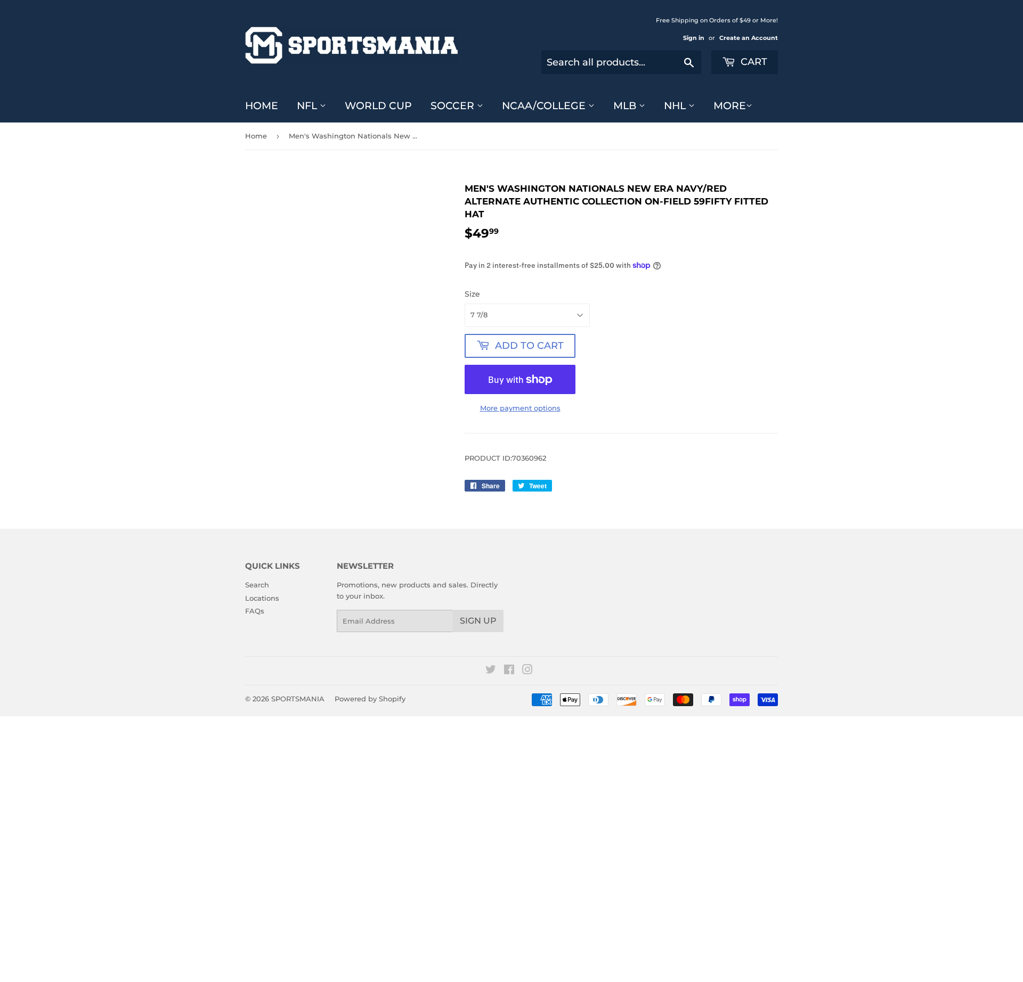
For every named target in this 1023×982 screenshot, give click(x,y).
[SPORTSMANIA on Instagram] (527, 671)
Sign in (693, 38)
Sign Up (478, 621)
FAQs (254, 611)
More (729, 106)
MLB (626, 106)
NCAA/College (545, 106)
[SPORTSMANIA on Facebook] (509, 671)
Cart (752, 62)
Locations (262, 598)
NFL (308, 106)
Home (261, 106)
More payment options (520, 408)
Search (257, 584)
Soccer (454, 106)
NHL (676, 106)
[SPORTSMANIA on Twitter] (490, 671)
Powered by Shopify (370, 698)
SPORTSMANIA (297, 698)
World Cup (378, 106)
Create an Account (748, 38)
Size (472, 294)
